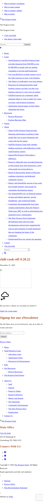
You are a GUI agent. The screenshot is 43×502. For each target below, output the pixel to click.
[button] (0, 48)
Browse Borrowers (15, 372)
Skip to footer (9, 14)
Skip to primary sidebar (13, 11)
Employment (13, 412)
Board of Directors (15, 395)
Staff (10, 384)
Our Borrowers (10, 368)
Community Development (18, 405)
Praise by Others (14, 391)
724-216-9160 (5, 433)
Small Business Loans (12, 351)
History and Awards (15, 398)
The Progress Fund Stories (14, 375)
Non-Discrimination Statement (15, 488)
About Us (7, 381)
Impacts (11, 388)
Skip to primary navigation (14, 3)
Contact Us (8, 416)
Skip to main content (12, 7)
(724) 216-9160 (10, 35)
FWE (11, 497)
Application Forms (15, 358)
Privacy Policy (5, 342)
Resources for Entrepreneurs (19, 361)
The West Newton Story (17, 409)
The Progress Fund (21, 465)
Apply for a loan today (8, 311)
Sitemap (7, 481)
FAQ (6, 365)
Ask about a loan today (13, 39)
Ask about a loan (14, 354)
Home (6, 347)
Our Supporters (14, 402)
